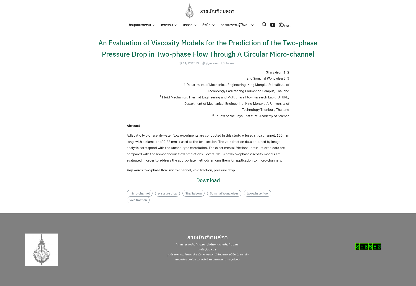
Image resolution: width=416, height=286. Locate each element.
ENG (287, 25)
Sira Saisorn (193, 193)
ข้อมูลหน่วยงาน (140, 24)
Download (208, 180)
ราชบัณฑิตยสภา (217, 11)
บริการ (187, 24)
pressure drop (167, 193)
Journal (230, 63)
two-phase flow (257, 193)
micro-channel (140, 193)
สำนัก (206, 24)
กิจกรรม (167, 24)
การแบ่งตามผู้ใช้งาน (235, 24)
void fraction (138, 200)
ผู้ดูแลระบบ (212, 63)
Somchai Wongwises (224, 193)
